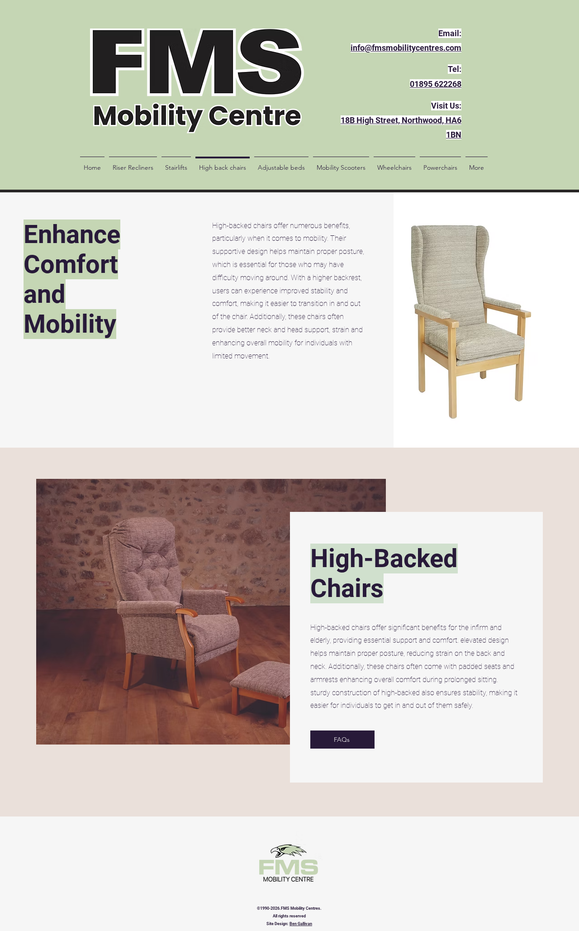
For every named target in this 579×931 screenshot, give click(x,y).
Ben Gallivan (301, 923)
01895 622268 (435, 84)
